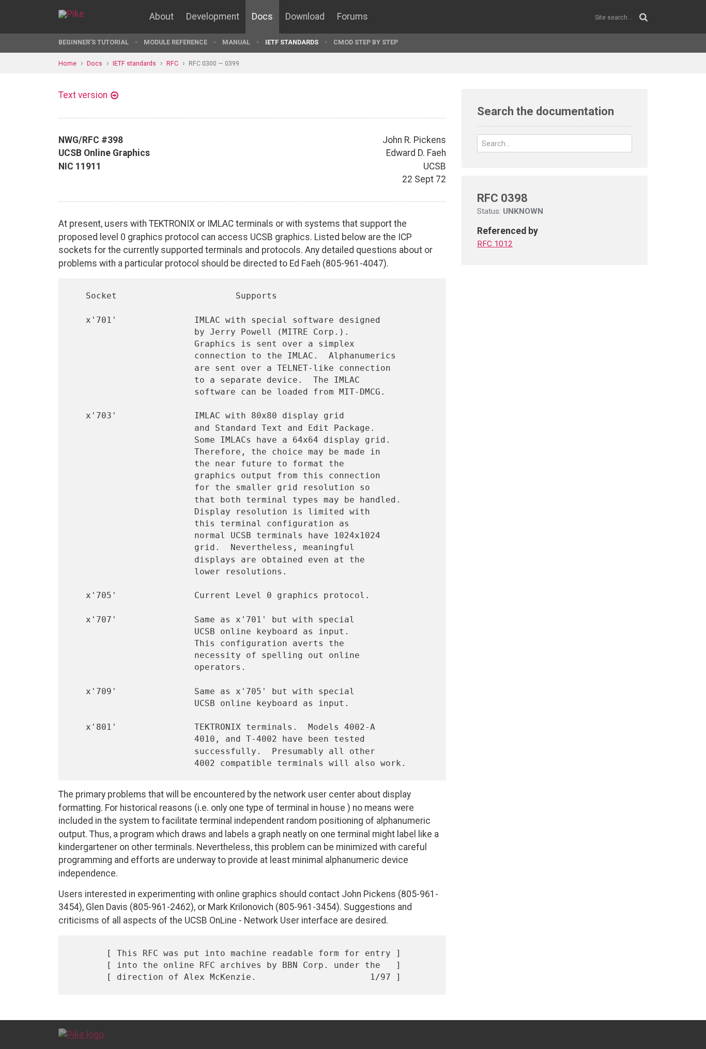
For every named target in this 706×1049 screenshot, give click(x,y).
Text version (83, 95)
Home (67, 63)
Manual (236, 42)
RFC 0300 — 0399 (214, 63)
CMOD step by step (365, 42)
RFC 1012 (495, 243)
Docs (262, 16)
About (161, 16)
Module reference (175, 42)
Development (212, 16)
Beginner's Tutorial (93, 42)
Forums (352, 16)
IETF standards (291, 42)
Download (305, 16)
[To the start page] (81, 1034)
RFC (172, 63)
